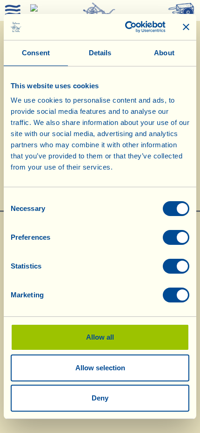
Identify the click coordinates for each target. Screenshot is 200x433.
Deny (100, 398)
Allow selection (100, 368)
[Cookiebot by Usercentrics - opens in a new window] (126, 27)
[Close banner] (186, 27)
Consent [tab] (36, 53)
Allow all (100, 337)
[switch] (176, 237)
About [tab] (164, 53)
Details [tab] (100, 53)
